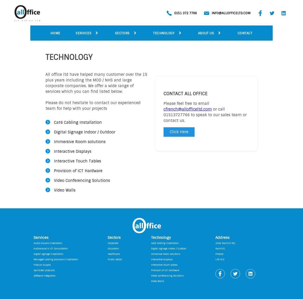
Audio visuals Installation (48, 243)
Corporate (113, 243)
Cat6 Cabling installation (165, 243)
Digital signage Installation (48, 254)
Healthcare (114, 254)
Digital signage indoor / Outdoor (168, 248)
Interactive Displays (72, 151)
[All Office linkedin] (283, 14)
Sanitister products (44, 270)
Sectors (122, 33)
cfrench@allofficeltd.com (188, 109)
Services (83, 33)
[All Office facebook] (260, 14)
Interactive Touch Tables (77, 161)
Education (113, 248)
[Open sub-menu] (96, 33)
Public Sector (115, 259)
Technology (163, 33)
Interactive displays (162, 259)
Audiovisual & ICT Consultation (51, 248)
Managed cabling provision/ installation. (56, 259)
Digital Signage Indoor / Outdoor (84, 132)
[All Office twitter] (272, 14)
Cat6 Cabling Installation (78, 122)
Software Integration (45, 275)
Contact (245, 33)
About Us (206, 33)
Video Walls (65, 190)
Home (55, 33)
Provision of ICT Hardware (78, 170)
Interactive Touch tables (164, 264)
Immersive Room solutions (80, 141)
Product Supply (42, 264)
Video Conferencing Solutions (82, 180)
